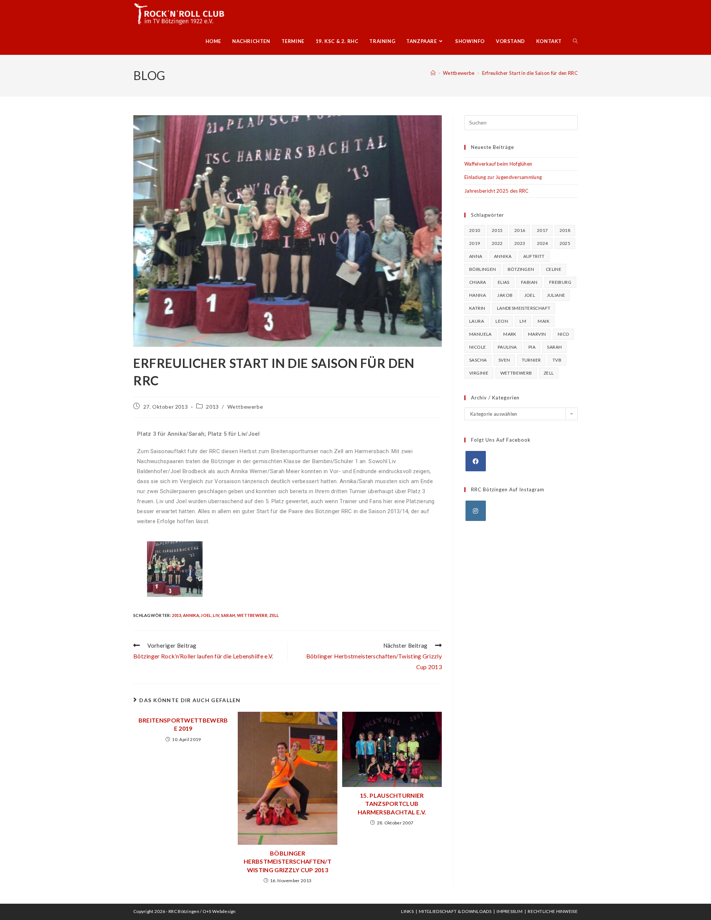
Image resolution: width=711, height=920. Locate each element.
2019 (474, 243)
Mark (510, 334)
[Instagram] (475, 511)
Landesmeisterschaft (524, 308)
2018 (565, 230)
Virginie (478, 373)
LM (523, 321)
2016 (519, 230)
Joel (206, 615)
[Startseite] (433, 73)
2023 (519, 243)
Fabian (529, 282)
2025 (565, 243)
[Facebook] (475, 461)
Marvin (537, 334)
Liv (216, 615)
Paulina (507, 347)
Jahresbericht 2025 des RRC (496, 191)
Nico (564, 334)
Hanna (477, 295)
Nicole (477, 347)
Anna (476, 256)
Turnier (531, 360)
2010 (474, 230)
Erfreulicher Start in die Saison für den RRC (530, 73)
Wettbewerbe (245, 406)
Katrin (477, 308)
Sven (504, 360)
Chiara (477, 282)
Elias (504, 282)
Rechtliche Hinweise (553, 911)
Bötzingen (521, 269)
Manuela (480, 334)
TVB (557, 360)
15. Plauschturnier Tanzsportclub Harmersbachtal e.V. (392, 804)
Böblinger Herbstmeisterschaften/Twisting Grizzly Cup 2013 (287, 861)
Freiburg (560, 282)
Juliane (556, 295)
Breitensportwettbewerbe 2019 (183, 724)
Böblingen (482, 269)
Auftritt (534, 256)
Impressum (510, 911)
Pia (531, 347)
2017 (542, 230)
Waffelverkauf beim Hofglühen (498, 164)
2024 (542, 243)
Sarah (228, 615)
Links (407, 911)
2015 (497, 230)
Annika (191, 615)
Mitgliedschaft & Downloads (455, 911)
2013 (212, 406)
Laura (476, 321)
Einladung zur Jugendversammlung (503, 177)
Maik (544, 321)
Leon (501, 321)
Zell (274, 615)
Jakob (505, 295)
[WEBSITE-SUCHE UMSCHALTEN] (575, 41)
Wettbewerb (252, 615)
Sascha (478, 360)
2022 (497, 243)
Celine (553, 269)
